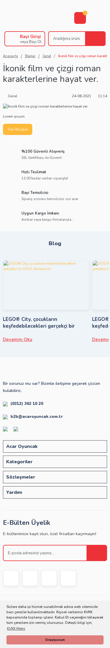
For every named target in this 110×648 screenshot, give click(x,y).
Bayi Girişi (30, 36)
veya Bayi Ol (31, 42)
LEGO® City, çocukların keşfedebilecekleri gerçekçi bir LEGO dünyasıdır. (39, 322)
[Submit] (97, 553)
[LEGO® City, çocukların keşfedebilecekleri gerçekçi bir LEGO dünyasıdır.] (46, 285)
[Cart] (80, 18)
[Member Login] (11, 39)
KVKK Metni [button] (16, 628)
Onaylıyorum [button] (55, 640)
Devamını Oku (17, 339)
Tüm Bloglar (17, 129)
